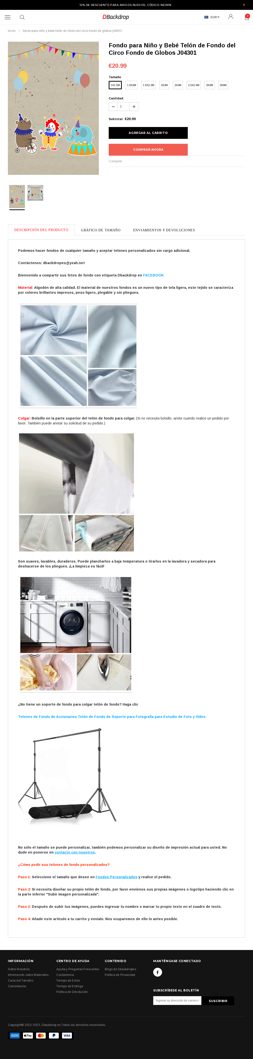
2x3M (177, 85)
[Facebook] (157, 972)
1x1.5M (115, 85)
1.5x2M (131, 85)
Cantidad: (116, 98)
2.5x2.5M (193, 85)
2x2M (164, 85)
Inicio (11, 31)
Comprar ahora (148, 149)
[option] (53, 109)
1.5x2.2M (148, 85)
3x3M (209, 85)
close (244, 5)
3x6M (223, 85)
